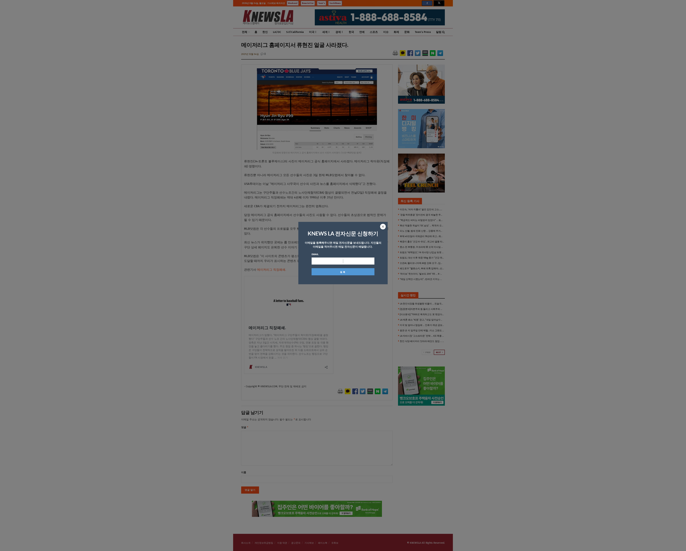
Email (315, 254)
